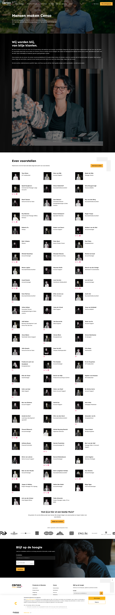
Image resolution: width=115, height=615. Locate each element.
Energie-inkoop (36, 590)
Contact (71, 3)
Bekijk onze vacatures (57, 521)
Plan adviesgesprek (106, 3)
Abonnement (35, 588)
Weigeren (97, 602)
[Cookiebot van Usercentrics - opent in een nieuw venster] (16, 613)
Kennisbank (51, 3)
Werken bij (64, 3)
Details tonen (26, 612)
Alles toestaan (97, 598)
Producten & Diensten (32, 3)
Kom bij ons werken (97, 165)
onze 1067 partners (31, 599)
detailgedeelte (66, 609)
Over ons (58, 3)
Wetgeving (35, 592)
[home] (7, 3)
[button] (20, 3)
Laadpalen (35, 594)
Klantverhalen (43, 3)
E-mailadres (19, 555)
